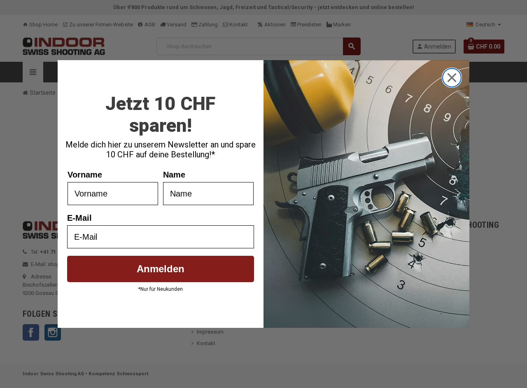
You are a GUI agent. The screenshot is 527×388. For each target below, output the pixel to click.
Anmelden (160, 268)
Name (174, 174)
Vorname (85, 174)
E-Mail (79, 217)
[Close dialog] (452, 77)
